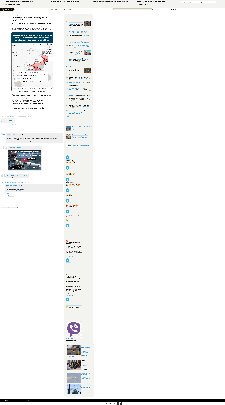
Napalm (8, 134)
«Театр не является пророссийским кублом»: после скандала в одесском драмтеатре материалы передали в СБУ (81, 136)
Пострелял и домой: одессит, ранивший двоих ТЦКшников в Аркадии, (79, 106)
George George (11, 147)
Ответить (8, 144)
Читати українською (24, 15)
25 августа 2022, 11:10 (21, 147)
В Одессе (71, 94)
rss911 (7, 185)
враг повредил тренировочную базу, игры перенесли (75, 54)
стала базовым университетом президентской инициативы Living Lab (78, 31)
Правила (21, 207)
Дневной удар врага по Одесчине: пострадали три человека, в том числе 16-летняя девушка (64, 2)
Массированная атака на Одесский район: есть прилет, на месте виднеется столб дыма (86, 386)
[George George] (5, 149)
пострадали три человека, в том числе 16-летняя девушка (79, 36)
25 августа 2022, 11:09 (16, 134)
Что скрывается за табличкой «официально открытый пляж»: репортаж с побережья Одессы (82, 128)
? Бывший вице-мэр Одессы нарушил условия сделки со (79, 84)
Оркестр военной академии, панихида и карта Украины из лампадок (76, 23)
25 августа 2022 (14, 15)
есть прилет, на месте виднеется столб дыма (79, 41)
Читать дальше (69, 256)
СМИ (69, 9)
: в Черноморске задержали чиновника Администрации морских (79, 90)
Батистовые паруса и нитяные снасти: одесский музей (75, 69)
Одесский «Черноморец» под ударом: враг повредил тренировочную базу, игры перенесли (110, 2)
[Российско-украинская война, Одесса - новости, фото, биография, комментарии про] (4, 121)
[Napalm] (3, 134)
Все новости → (69, 116)
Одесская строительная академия (76, 30)
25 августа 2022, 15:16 (15, 185)
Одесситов (71, 45)
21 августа (68, 66)
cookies (114, 403)
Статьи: (67, 124)
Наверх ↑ (14, 124)
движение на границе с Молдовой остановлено (77, 112)
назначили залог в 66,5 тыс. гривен (80, 78)
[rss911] (3, 185)
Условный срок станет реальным (77, 82)
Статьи (50, 9)
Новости (58, 9)
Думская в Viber (69, 338)
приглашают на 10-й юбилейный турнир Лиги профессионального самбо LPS (79, 46)
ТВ (64, 9)
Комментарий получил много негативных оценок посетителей (15, 182)
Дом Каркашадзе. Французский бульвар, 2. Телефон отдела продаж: (196, 2)
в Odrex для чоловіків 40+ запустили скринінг (79, 100)
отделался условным (84, 106)
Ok (118, 403)
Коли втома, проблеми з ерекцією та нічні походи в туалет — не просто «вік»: (78, 99)
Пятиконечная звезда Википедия (13, 190)
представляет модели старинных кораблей (74, 72)
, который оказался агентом (81, 95)
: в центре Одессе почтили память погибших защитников (76, 26)
